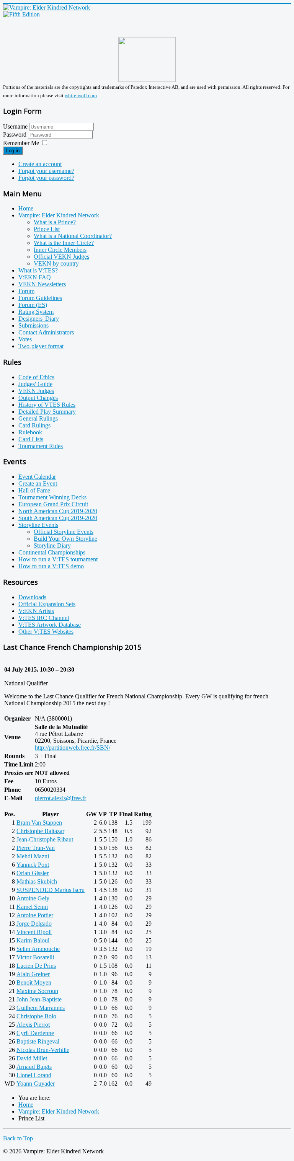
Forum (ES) (32, 305)
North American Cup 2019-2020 (57, 511)
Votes (25, 339)
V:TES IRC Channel (43, 618)
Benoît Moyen (33, 982)
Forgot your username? (46, 171)
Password (15, 134)
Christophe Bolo (36, 1016)
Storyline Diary (52, 545)
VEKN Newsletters (42, 284)
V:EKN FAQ (34, 277)
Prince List (47, 229)
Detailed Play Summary (47, 411)
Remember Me (21, 143)
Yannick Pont (32, 864)
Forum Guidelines (40, 298)
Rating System (36, 311)
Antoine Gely (32, 898)
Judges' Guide (35, 384)
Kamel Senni (32, 906)
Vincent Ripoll (34, 932)
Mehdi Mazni (32, 856)
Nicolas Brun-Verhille (42, 1050)
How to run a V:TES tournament (58, 559)
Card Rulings (34, 425)
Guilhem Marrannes (40, 1007)
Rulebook (30, 432)
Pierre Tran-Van (35, 848)
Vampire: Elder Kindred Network (58, 215)
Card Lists (30, 439)
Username (15, 126)
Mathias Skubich (36, 881)
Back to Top (18, 1138)
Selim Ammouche (38, 949)
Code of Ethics (36, 377)
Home (25, 208)
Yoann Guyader (35, 1083)
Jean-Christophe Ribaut (44, 839)
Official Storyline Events (63, 531)
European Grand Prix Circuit (53, 504)
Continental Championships (51, 552)
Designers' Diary (38, 318)
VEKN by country (56, 263)
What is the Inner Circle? (64, 243)
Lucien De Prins (36, 965)
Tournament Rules (40, 446)
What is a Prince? (55, 222)
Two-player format (41, 346)
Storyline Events (38, 525)
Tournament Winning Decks (52, 497)
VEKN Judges (36, 391)
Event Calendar (37, 476)
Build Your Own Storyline (65, 538)
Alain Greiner (33, 974)
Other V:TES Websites (46, 631)
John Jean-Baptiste (39, 999)
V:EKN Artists (36, 611)
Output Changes (38, 398)
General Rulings (38, 418)
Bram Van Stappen (39, 822)
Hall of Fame (34, 490)
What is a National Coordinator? (73, 236)
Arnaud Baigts (34, 1066)
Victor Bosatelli (35, 957)
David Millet (31, 1058)
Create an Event (37, 483)
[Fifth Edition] (21, 14)
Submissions (33, 325)
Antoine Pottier (34, 915)
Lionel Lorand (33, 1075)
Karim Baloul (32, 940)
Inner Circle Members (60, 249)
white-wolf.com (81, 95)
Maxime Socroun (37, 991)
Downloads (32, 597)
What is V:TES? (38, 270)
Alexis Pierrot (33, 1024)
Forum (26, 291)
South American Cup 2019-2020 (57, 518)
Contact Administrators (46, 332)
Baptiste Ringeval (37, 1041)
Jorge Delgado (34, 923)
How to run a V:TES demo (51, 566)
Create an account (40, 164)
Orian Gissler (32, 873)
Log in (13, 150)
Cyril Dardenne (35, 1033)
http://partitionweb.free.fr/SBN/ (72, 747)
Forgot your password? (46, 177)
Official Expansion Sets (46, 604)
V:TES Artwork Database (49, 624)
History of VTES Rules (46, 404)
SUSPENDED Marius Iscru (50, 890)
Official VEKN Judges (61, 256)
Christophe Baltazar (40, 831)
